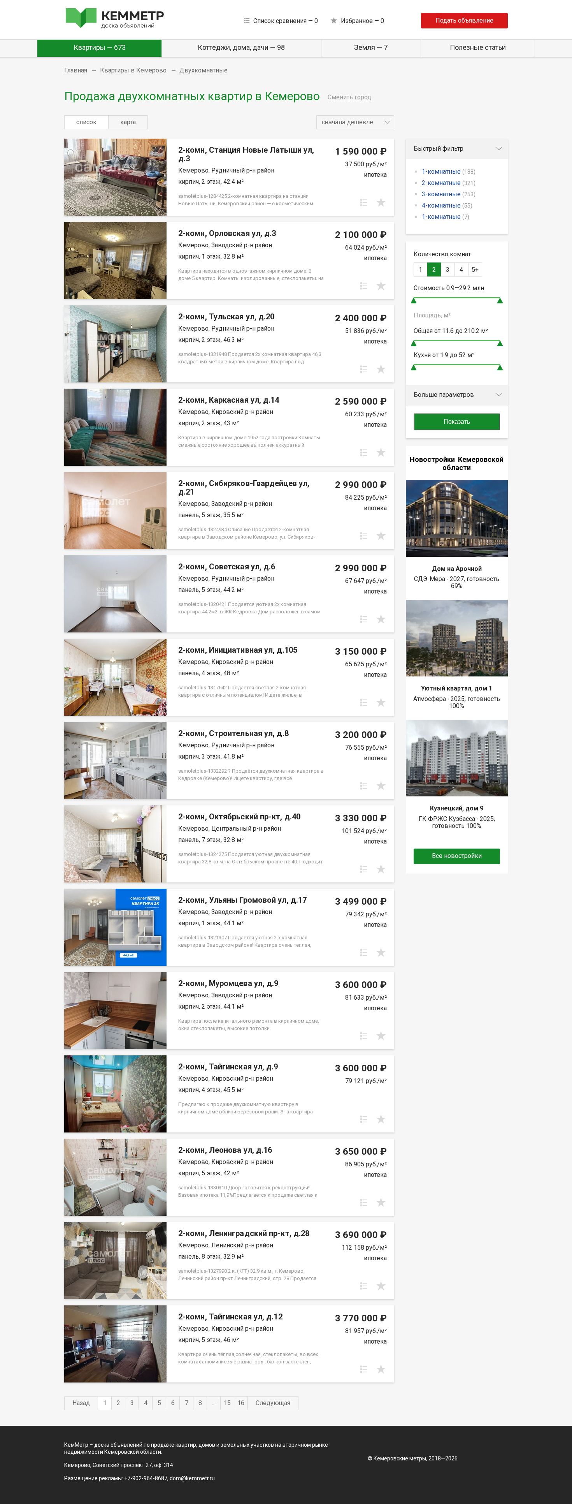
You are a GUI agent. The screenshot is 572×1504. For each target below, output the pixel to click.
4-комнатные (447, 205)
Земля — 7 (371, 47)
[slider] (414, 300)
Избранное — (362, 21)
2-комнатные (448, 183)
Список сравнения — (285, 21)
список (86, 122)
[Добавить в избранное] (380, 202)
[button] (355, 122)
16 (240, 1403)
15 (227, 1403)
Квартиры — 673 (100, 47)
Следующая (273, 1403)
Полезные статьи (478, 47)
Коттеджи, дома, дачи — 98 (241, 47)
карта (128, 122)
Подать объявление (464, 20)
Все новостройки (457, 855)
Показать (457, 421)
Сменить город (349, 97)
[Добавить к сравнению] (363, 202)
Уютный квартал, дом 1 (456, 688)
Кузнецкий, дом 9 (456, 808)
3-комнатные (448, 194)
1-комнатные (448, 171)
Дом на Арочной (457, 568)
